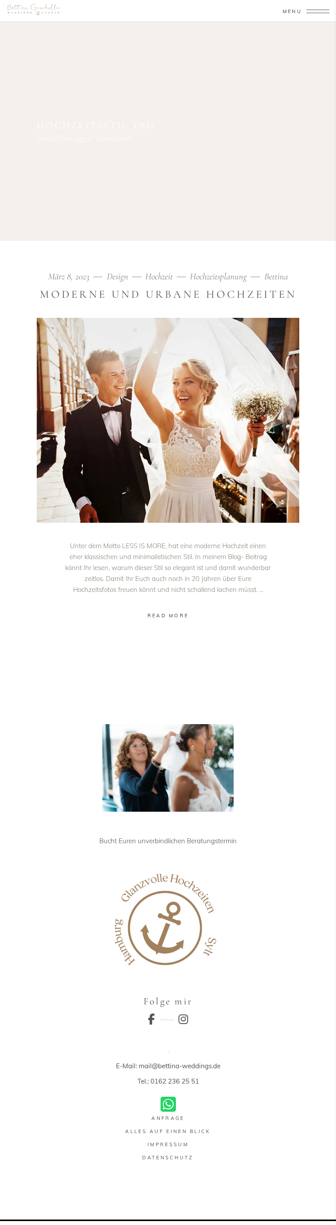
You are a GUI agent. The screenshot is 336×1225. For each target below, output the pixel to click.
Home (45, 138)
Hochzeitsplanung (218, 276)
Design (117, 276)
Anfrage (167, 1118)
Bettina (276, 276)
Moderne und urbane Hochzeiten (168, 294)
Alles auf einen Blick (167, 1131)
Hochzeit (159, 276)
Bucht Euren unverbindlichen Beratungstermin (168, 841)
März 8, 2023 (69, 276)
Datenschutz (167, 1158)
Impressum (168, 1144)
